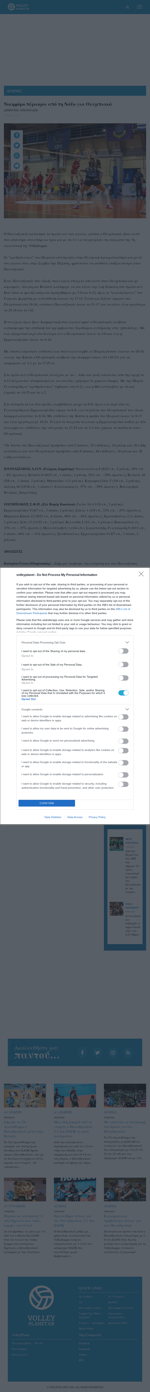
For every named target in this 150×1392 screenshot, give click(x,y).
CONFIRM (47, 803)
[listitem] (75, 642)
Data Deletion (53, 817)
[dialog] (75, 696)
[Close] (142, 575)
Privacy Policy (97, 817)
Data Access (75, 817)
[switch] (123, 651)
